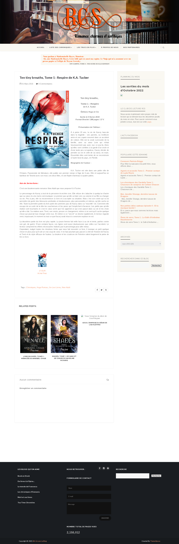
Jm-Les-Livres (55, 287)
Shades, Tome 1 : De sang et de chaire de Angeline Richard (64, 358)
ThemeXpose (155, 541)
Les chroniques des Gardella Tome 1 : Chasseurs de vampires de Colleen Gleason (140, 183)
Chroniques (31, 287)
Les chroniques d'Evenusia (29, 492)
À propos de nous (109, 47)
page (149, 122)
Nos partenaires (131, 47)
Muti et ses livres (25, 497)
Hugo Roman (42, 287)
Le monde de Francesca (27, 486)
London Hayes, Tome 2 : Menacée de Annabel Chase (33, 357)
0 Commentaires (45, 84)
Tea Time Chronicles (26, 502)
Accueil (41, 47)
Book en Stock (24, 476)
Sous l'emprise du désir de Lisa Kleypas (94, 324)
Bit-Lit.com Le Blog (40, 541)
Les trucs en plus (86, 47)
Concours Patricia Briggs (132, 161)
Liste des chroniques (60, 47)
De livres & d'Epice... (26, 481)
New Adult (66, 287)
